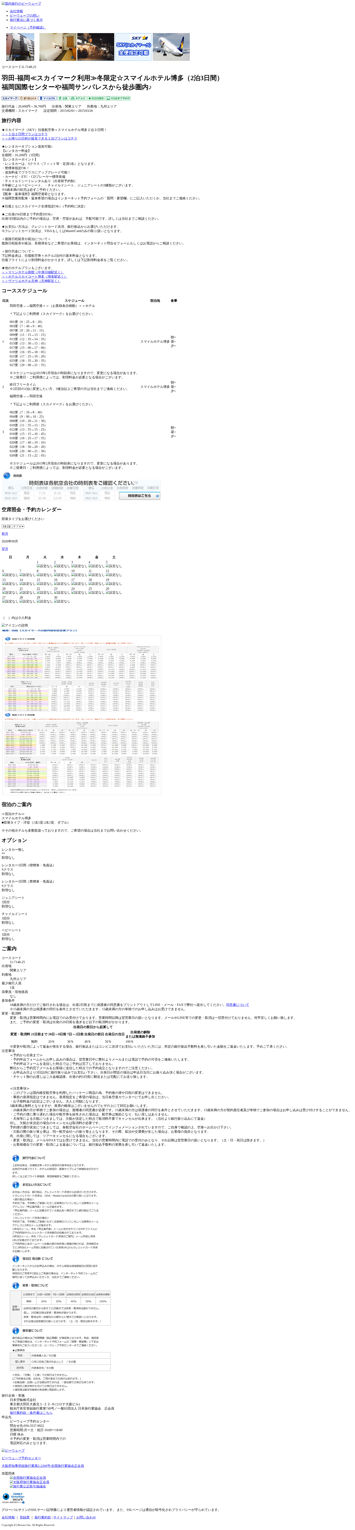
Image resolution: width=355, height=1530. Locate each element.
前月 (5, 533)
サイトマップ (63, 1517)
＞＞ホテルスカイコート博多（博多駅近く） (34, 276)
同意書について (237, 1005)
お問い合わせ (86, 1517)
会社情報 (16, 11)
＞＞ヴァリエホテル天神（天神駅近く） (31, 281)
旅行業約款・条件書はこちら (31, 1412)
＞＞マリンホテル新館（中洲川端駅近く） (33, 272)
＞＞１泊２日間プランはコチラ (25, 134)
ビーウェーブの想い (24, 15)
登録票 (25, 1517)
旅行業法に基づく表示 (26, 20)
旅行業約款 (43, 1517)
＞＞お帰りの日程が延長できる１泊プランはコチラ (39, 138)
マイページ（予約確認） (28, 27)
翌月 (5, 549)
